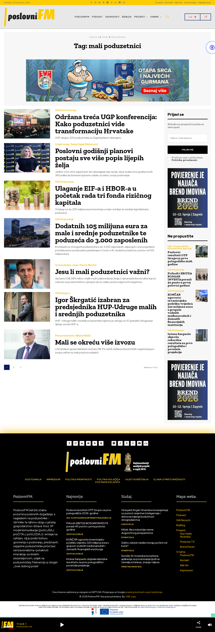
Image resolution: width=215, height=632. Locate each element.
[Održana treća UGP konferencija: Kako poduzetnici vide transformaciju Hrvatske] (27, 124)
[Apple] (101, 443)
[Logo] (107, 462)
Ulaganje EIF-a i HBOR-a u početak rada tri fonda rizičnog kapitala (103, 195)
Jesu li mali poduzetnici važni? (102, 271)
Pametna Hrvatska (131, 566)
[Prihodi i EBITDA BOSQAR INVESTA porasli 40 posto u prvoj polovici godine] (202, 275)
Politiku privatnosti (184, 160)
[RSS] (103, 3)
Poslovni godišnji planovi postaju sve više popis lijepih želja (99, 157)
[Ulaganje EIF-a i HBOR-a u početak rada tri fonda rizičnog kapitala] (27, 195)
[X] (126, 443)
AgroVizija (127, 524)
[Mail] (88, 443)
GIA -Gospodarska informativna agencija (180, 247)
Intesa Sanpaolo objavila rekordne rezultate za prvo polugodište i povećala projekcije (180, 343)
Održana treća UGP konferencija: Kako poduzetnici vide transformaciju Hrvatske (106, 123)
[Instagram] (95, 3)
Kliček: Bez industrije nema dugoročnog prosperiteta (137, 531)
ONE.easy (131, 596)
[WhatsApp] (116, 3)
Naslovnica (94, 37)
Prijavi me (188, 149)
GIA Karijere (62, 293)
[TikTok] (112, 3)
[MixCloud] (145, 443)
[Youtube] (120, 3)
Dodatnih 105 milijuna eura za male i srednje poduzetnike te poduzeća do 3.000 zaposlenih (101, 232)
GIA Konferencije (65, 110)
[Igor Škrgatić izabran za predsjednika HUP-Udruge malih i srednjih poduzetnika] (27, 306)
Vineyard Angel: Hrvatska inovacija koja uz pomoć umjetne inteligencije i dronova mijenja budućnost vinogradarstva (144, 515)
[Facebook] (91, 3)
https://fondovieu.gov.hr (149, 607)
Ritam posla (127, 537)
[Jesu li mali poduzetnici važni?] (27, 274)
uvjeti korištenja (154, 592)
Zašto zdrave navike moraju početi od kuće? (144, 544)
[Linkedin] (99, 3)
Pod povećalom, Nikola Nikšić (73, 335)
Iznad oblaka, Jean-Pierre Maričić (76, 265)
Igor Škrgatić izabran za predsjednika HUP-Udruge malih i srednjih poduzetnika (106, 306)
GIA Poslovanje (64, 182)
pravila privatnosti (134, 592)
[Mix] (124, 3)
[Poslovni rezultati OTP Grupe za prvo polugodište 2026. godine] (202, 251)
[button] (167, 16)
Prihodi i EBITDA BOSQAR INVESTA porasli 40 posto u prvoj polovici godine (180, 279)
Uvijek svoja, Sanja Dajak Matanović (76, 144)
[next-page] (20, 367)
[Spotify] (107, 3)
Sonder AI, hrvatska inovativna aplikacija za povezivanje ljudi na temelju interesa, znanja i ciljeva (140, 559)
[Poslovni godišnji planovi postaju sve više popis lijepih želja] (27, 158)
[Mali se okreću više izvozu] (27, 344)
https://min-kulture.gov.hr (167, 607)
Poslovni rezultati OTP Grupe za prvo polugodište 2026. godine (180, 258)
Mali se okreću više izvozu (95, 342)
